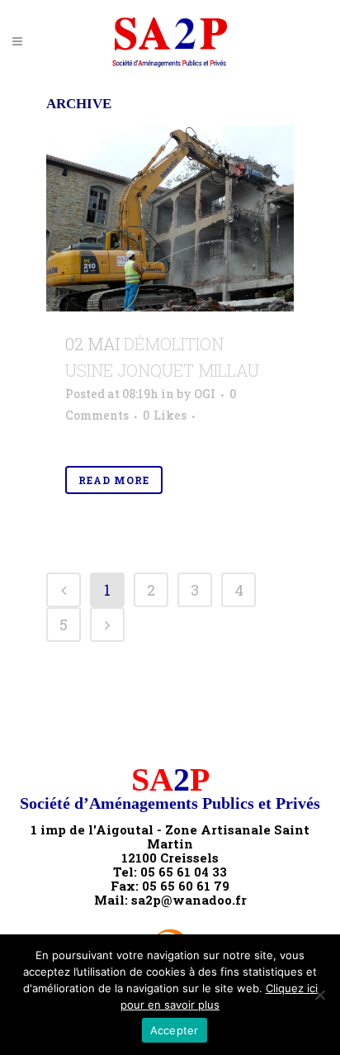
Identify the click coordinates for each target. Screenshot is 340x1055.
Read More (113, 480)
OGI (204, 394)
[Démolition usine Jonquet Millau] (170, 218)
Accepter (174, 1030)
